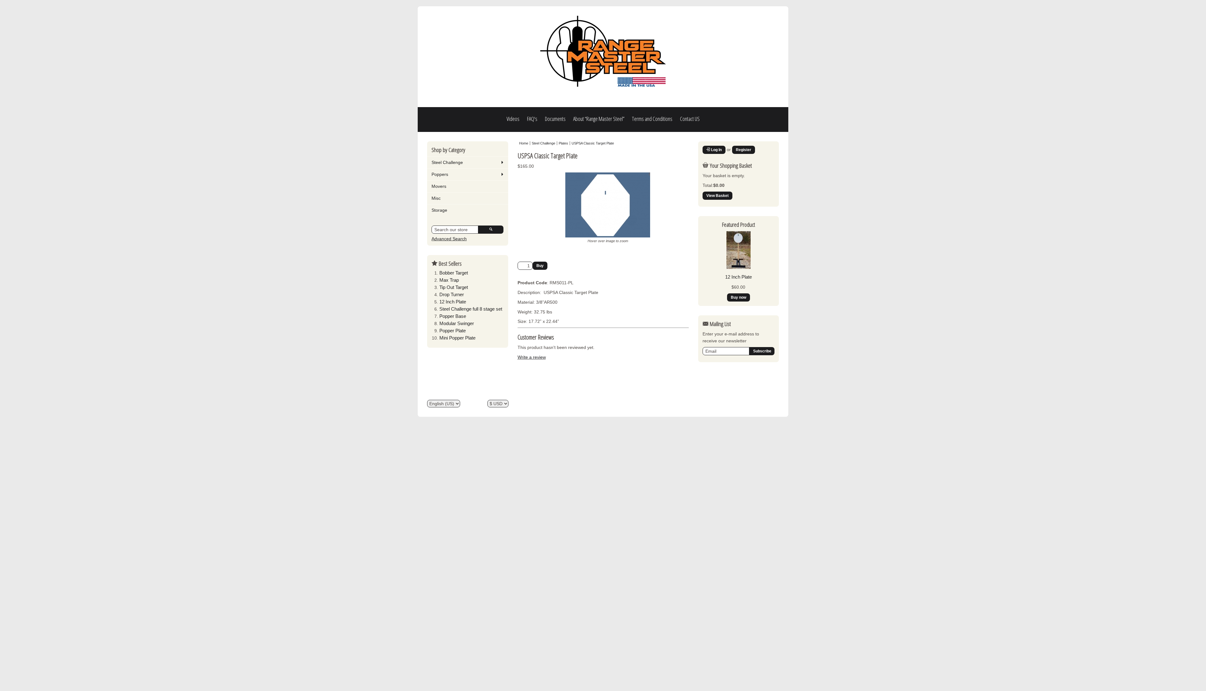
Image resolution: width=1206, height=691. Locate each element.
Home (523, 143)
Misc (436, 198)
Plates (563, 143)
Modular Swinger (456, 323)
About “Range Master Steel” (598, 118)
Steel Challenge (447, 162)
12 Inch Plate (452, 301)
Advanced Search (449, 238)
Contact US (690, 118)
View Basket (717, 195)
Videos (513, 118)
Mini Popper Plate (457, 337)
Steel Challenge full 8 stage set (470, 309)
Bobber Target (453, 272)
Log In (716, 150)
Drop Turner (451, 294)
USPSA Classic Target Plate (593, 143)
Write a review (532, 357)
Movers (439, 186)
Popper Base (452, 316)
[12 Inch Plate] (738, 267)
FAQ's (532, 118)
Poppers (440, 174)
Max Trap (449, 280)
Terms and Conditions (652, 118)
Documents (555, 118)
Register (743, 150)
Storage (439, 210)
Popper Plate (452, 330)
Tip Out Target (453, 287)
